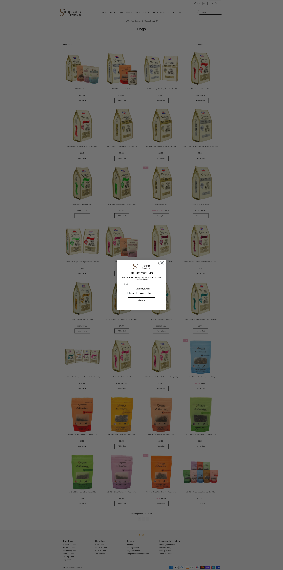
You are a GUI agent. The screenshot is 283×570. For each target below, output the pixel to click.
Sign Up (141, 300)
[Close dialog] (161, 263)
